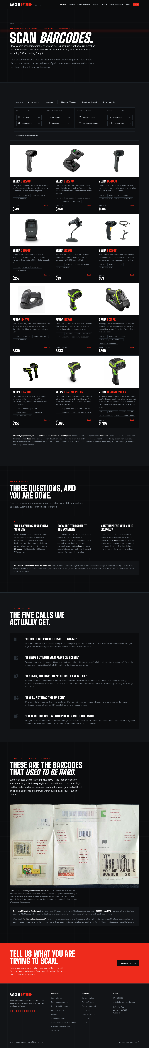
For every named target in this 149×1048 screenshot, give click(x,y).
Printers (72, 4)
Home (12, 23)
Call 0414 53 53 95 (128, 963)
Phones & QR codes (68, 102)
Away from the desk (89, 102)
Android (95, 4)
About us (85, 1018)
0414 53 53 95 (118, 998)
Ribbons (54, 1014)
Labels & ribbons (84, 4)
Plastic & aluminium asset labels (63, 1022)
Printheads (86, 1010)
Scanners (62, 4)
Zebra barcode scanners (60, 1002)
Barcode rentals (88, 998)
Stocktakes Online (116, 4)
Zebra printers (56, 998)
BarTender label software (60, 1026)
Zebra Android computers (60, 1006)
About (128, 4)
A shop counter (34, 102)
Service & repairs (88, 1002)
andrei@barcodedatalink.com (124, 1002)
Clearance (55, 1030)
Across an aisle (109, 102)
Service (104, 4)
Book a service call (89, 1006)
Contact (136, 4)
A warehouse (50, 102)
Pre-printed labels (58, 1018)
